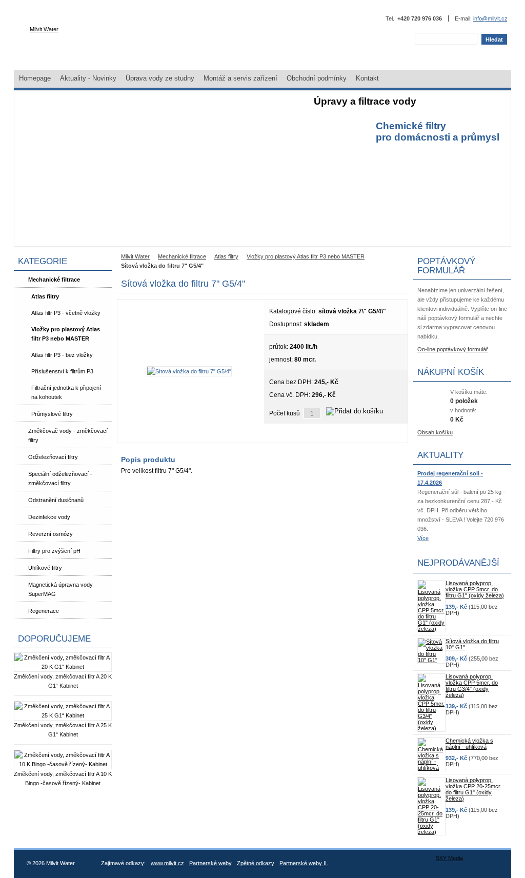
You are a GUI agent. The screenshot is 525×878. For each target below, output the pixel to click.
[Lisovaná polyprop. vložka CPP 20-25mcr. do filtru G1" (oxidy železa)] (431, 832)
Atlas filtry (45, 296)
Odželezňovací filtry (53, 457)
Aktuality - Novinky (88, 78)
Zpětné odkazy (255, 863)
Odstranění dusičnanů (56, 500)
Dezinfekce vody (49, 517)
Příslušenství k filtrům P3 (62, 371)
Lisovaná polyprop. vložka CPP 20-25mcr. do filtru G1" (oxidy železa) (473, 789)
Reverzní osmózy (50, 534)
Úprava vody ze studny (160, 78)
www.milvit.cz (167, 863)
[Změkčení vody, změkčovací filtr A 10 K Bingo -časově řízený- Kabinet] (63, 764)
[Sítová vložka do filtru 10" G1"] (431, 660)
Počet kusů (284, 413)
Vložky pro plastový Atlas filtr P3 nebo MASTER (65, 334)
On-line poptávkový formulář (452, 349)
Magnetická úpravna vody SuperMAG (60, 589)
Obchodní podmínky (317, 78)
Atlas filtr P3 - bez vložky (62, 355)
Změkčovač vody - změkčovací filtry (68, 435)
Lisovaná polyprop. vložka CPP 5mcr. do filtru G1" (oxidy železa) (475, 589)
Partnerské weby (210, 863)
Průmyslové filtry (52, 414)
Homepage (35, 78)
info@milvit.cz (490, 18)
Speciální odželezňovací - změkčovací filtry (60, 478)
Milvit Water (44, 29)
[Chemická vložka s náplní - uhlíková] (431, 768)
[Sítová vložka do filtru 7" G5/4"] (189, 371)
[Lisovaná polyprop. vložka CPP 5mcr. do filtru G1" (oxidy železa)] (431, 629)
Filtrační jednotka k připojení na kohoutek (66, 392)
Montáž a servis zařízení (240, 78)
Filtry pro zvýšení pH (54, 551)
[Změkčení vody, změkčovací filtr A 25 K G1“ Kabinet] (63, 715)
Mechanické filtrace (54, 279)
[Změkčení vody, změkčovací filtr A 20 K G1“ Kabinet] (63, 667)
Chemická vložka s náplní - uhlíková (469, 743)
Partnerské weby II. (303, 863)
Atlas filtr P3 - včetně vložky (65, 313)
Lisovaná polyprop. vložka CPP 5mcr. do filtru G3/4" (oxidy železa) (472, 685)
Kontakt (367, 78)
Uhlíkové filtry (45, 568)
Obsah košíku (435, 432)
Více (423, 538)
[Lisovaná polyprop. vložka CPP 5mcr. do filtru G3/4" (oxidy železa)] (431, 728)
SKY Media (449, 858)
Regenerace (43, 611)
